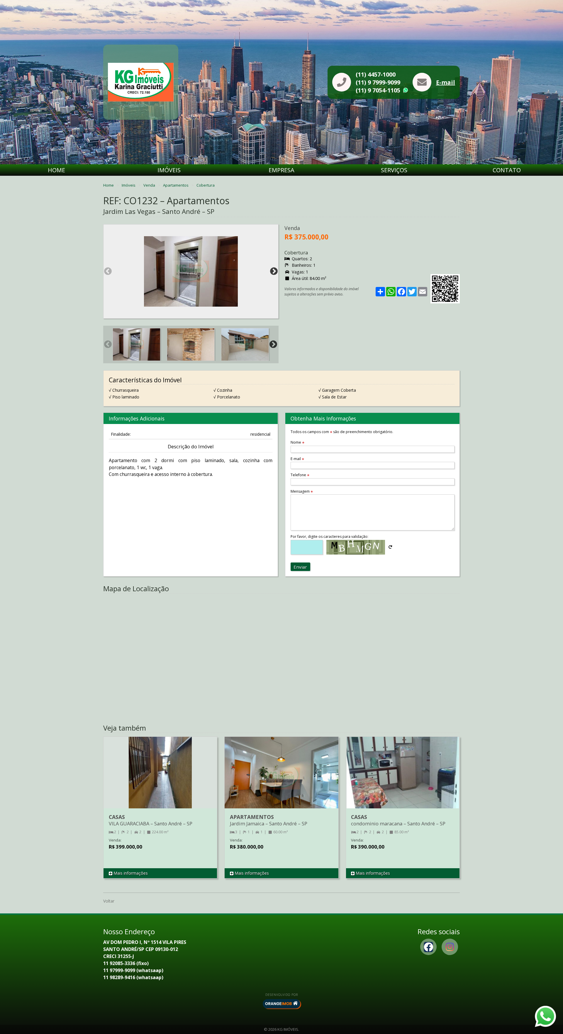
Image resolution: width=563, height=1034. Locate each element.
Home (56, 170)
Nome (297, 442)
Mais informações (130, 873)
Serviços (394, 170)
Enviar (300, 567)
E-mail (445, 82)
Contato (507, 170)
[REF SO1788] (160, 778)
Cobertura (205, 185)
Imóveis (169, 170)
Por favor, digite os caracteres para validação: (329, 536)
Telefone (300, 474)
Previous (108, 271)
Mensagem (302, 491)
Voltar (108, 901)
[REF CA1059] (402, 778)
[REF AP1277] (281, 778)
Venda (149, 185)
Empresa (281, 170)
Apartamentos (176, 185)
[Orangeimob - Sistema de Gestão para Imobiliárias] (281, 1003)
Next (273, 271)
